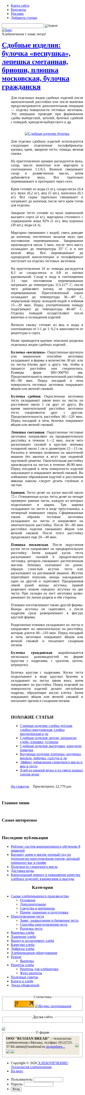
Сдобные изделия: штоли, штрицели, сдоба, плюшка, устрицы (48, 740)
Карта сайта (20, 5)
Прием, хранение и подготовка (44, 912)
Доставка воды (22, 871)
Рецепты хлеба (22, 965)
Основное (27, 900)
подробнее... (55, 1046)
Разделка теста (31, 928)
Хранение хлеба (23, 937)
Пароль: (17, 1084)
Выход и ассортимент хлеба (32, 941)
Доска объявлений (25, 985)
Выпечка (27, 961)
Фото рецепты (31, 973)
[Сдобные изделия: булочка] (47, 134)
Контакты (18, 9)
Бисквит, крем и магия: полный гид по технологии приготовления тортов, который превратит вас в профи (45, 859)
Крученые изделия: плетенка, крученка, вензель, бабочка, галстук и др (51, 756)
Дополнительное (33, 904)
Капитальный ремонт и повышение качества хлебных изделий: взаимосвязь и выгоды (45, 877)
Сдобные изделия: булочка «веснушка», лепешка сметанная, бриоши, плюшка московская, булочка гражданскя (36, 66)
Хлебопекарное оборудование (34, 953)
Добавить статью (24, 18)
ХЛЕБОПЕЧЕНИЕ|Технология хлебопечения (39, 1065)
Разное (16, 957)
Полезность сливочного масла (34, 867)
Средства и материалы (37, 908)
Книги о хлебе (22, 981)
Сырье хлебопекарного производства (40, 896)
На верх (17, 1071)
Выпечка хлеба (22, 932)
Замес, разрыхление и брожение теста (49, 920)
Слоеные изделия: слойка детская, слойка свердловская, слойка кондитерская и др (46, 730)
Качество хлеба (22, 945)
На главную (20, 786)
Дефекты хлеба (22, 949)
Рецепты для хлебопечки (39, 969)
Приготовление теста (27, 916)
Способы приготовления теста (43, 924)
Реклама (17, 14)
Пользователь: (22, 1079)
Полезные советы (24, 977)
